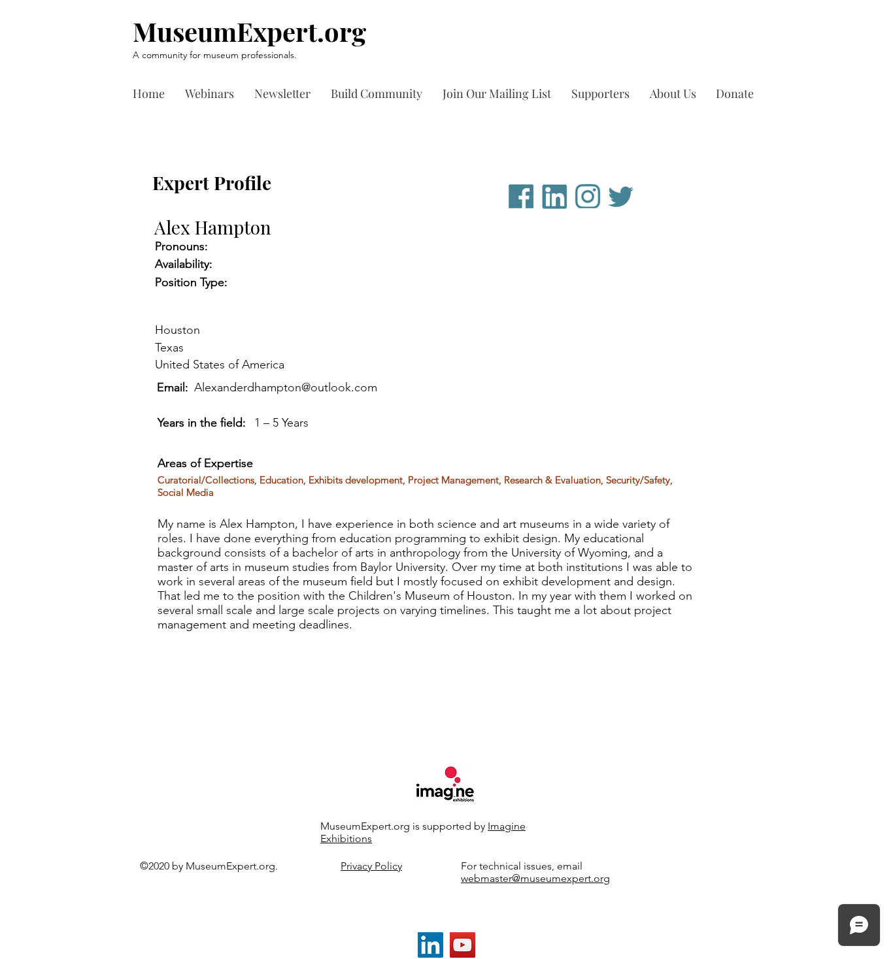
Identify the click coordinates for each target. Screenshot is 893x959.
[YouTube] (462, 945)
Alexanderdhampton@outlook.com (285, 387)
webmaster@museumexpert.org (535, 878)
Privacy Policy (371, 866)
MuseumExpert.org (249, 31)
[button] (604, 93)
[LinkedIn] (430, 945)
